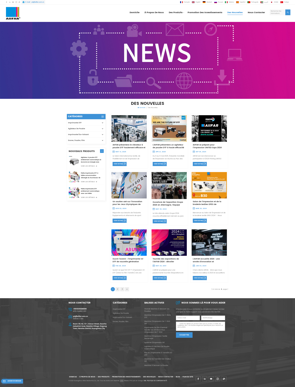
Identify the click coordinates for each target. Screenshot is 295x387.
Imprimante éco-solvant (78, 134)
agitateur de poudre (76, 128)
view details (118, 164)
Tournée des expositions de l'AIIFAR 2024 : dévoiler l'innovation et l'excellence (166, 260)
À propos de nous (154, 12)
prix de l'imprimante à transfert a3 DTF (158, 354)
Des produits (176, 12)
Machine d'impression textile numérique (155, 337)
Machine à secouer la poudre (156, 365)
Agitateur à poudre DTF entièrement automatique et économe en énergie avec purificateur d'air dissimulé (91, 159)
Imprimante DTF (75, 122)
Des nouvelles (235, 12)
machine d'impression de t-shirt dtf (157, 322)
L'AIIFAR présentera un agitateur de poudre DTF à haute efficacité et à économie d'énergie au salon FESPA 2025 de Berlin (169, 146)
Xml (145, 381)
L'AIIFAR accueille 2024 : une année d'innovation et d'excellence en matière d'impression (206, 260)
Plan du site (188, 376)
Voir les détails (88, 166)
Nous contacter (256, 12)
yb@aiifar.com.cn (37, 2)
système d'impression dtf (154, 342)
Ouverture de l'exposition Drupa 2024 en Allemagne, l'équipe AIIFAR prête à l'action (168, 203)
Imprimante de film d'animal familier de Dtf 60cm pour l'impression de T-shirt (155, 329)
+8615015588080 (80, 309)
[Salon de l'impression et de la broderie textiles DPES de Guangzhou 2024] (209, 185)
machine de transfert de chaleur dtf (157, 360)
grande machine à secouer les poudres (156, 310)
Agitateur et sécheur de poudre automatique (156, 347)
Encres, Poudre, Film (76, 140)
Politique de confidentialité (157, 381)
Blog (178, 376)
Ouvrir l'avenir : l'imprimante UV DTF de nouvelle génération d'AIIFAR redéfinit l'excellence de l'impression (128, 260)
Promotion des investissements (205, 12)
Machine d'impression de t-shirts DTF (157, 316)
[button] (102, 151)
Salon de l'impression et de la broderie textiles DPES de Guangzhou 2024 (207, 203)
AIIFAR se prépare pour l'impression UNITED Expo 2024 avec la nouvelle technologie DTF (209, 146)
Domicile (134, 12)
